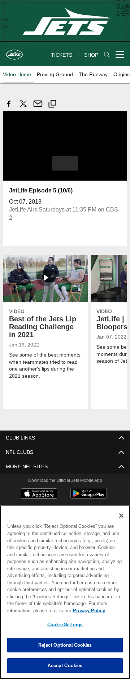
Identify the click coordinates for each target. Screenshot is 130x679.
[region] (65, 592)
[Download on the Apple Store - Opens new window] (39, 494)
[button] (65, 163)
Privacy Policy (31, 610)
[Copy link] (52, 104)
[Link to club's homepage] (14, 51)
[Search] (107, 55)
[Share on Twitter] (23, 107)
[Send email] (38, 107)
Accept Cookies (65, 665)
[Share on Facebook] (9, 107)
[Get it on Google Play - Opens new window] (88, 497)
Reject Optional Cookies (65, 645)
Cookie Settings (65, 624)
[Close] (121, 516)
